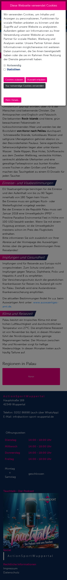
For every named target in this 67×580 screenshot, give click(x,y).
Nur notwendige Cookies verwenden (25, 85)
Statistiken (13, 69)
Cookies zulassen (14, 79)
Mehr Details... (12, 100)
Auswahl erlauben (36, 79)
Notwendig (14, 65)
